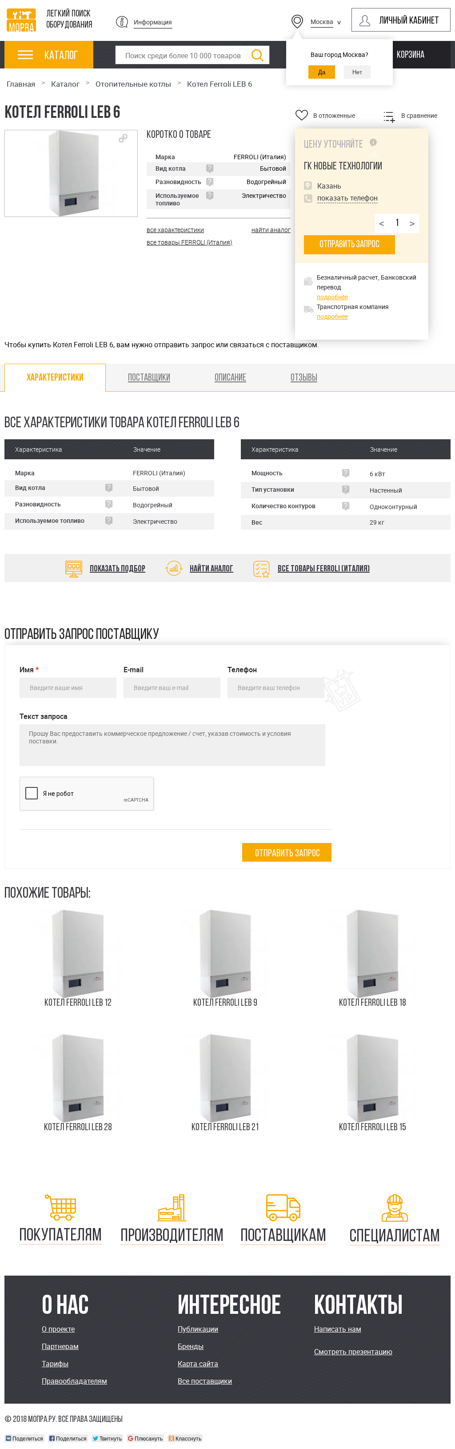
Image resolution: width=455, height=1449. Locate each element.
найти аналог (271, 229)
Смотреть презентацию (353, 1352)
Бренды (191, 1346)
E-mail (134, 670)
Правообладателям (74, 1381)
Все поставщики (205, 1381)
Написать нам (337, 1329)
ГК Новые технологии (343, 166)
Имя (29, 670)
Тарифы (55, 1364)
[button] (123, 138)
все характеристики (175, 229)
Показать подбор (117, 569)
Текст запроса (44, 716)
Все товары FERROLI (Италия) (324, 569)
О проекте (58, 1329)
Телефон (242, 670)
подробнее (332, 297)
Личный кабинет (409, 21)
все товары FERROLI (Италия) (189, 242)
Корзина (410, 55)
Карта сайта (198, 1364)
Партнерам (60, 1346)
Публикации (198, 1329)
